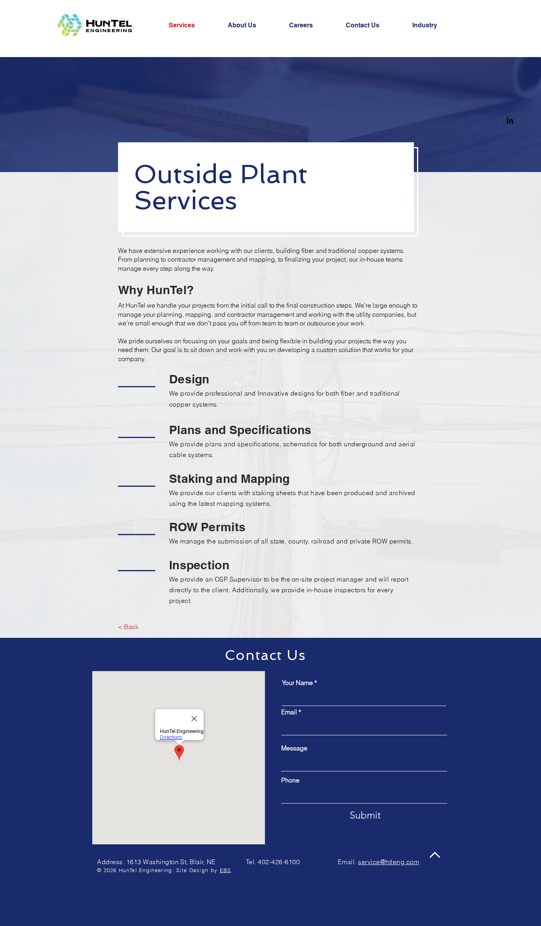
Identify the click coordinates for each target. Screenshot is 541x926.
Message (294, 748)
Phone (290, 780)
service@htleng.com (388, 862)
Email (289, 712)
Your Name (297, 682)
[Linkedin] (509, 120)
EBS (225, 870)
